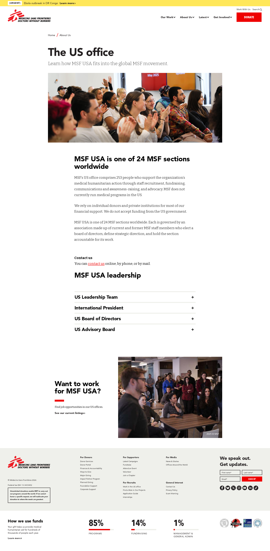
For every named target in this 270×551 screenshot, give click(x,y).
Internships (127, 497)
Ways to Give (85, 472)
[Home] (39, 15)
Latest (203, 17)
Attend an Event (130, 468)
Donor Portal (85, 465)
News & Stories (172, 461)
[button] (135, 297)
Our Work (167, 17)
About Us (186, 17)
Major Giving (85, 475)
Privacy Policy (171, 490)
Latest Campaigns (130, 461)
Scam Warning (172, 493)
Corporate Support (88, 489)
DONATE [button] (249, 17)
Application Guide (130, 493)
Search (255, 9)
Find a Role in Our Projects (134, 490)
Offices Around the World (177, 465)
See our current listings (69, 413)
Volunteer (127, 472)
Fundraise (127, 465)
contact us (96, 264)
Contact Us (170, 486)
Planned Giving (86, 482)
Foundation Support (88, 486)
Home (51, 35)
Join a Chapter (129, 475)
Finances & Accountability (91, 468)
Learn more (67, 3)
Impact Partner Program (90, 479)
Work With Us (243, 9)
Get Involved (222, 17)
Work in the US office (132, 486)
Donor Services (86, 461)
